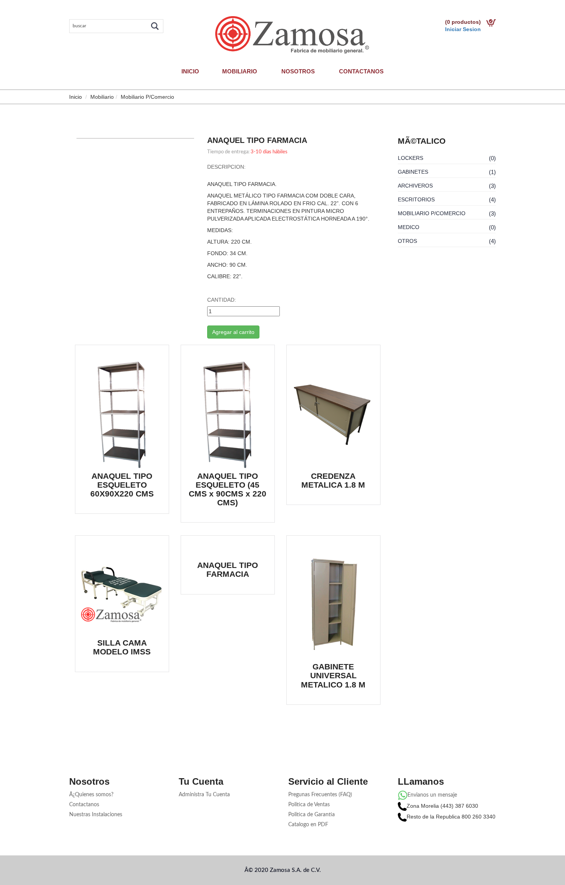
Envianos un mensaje (432, 795)
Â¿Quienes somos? (91, 794)
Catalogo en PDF (308, 824)
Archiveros (415, 186)
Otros (407, 241)
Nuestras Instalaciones (95, 814)
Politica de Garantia (311, 814)
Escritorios (416, 199)
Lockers (410, 158)
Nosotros (298, 71)
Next (205, 139)
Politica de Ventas (309, 804)
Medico (408, 227)
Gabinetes (413, 172)
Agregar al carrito (233, 332)
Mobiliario (239, 71)
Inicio (190, 71)
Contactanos (361, 71)
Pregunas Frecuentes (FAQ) (320, 794)
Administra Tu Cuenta (204, 794)
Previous (65, 139)
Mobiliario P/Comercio (431, 213)
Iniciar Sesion (463, 29)
